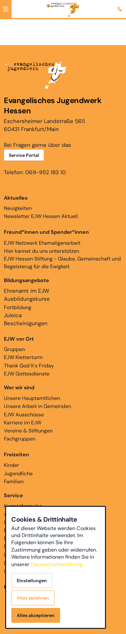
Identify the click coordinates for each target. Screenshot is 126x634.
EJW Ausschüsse (24, 414)
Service (13, 495)
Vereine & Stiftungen (28, 430)
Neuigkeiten (18, 203)
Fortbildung (17, 307)
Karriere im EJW (22, 422)
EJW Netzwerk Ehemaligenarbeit (42, 243)
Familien (14, 481)
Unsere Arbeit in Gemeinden (37, 406)
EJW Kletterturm (23, 357)
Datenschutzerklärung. (57, 564)
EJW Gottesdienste (26, 373)
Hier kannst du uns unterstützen (41, 251)
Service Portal (24, 155)
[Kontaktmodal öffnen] (121, 5)
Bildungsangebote (26, 280)
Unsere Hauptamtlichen (32, 398)
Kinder (11, 465)
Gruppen (19, 344)
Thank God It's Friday (29, 365)
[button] (6, 9)
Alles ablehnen (33, 598)
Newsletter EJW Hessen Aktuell (41, 216)
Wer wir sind (19, 387)
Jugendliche (18, 473)
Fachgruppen (19, 438)
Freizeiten (16, 454)
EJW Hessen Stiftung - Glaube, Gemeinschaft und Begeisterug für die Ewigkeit (62, 262)
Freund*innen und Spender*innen (46, 232)
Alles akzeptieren (36, 615)
